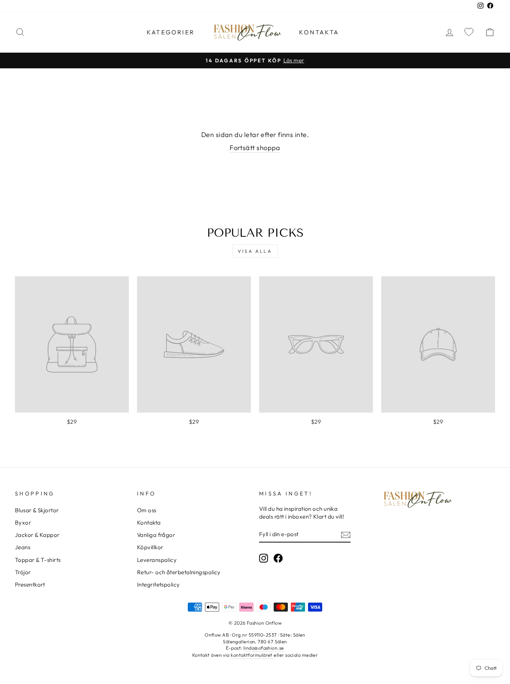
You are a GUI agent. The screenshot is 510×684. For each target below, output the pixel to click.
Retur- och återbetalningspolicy (179, 572)
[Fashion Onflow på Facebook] (278, 558)
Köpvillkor (150, 547)
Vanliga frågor (156, 534)
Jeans (22, 547)
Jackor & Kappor (37, 534)
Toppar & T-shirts (38, 559)
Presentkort (30, 584)
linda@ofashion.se (263, 648)
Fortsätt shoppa (255, 147)
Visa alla (255, 251)
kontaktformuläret (252, 655)
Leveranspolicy (157, 559)
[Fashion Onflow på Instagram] (263, 558)
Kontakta (319, 32)
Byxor (23, 522)
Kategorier (171, 32)
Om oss (146, 510)
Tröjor (23, 572)
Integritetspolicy (158, 584)
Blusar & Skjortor (37, 510)
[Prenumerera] (346, 534)
